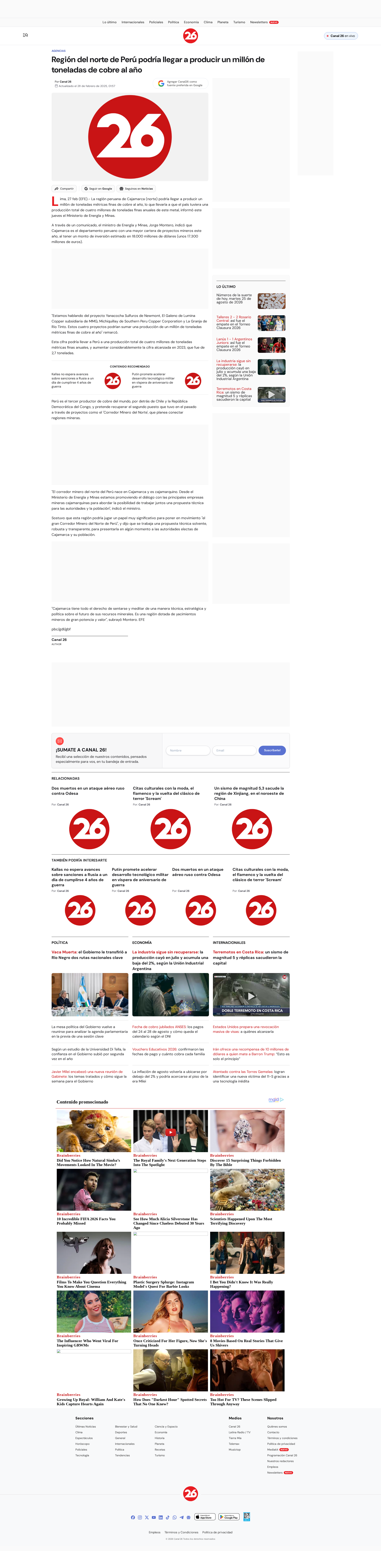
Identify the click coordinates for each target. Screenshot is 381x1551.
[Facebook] (133, 1517)
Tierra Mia (235, 1438)
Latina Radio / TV (239, 1432)
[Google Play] (229, 1517)
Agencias (58, 51)
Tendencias (122, 1455)
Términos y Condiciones (181, 1532)
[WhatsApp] (175, 1517)
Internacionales (229, 942)
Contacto (273, 1432)
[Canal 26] (190, 1494)
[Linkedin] (161, 1517)
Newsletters (279, 1472)
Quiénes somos (277, 1426)
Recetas (160, 1449)
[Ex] (147, 1517)
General (120, 1438)
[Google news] (188, 1517)
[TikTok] (168, 1517)
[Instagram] (140, 1517)
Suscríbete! (272, 750)
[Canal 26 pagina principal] (190, 42)
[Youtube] (154, 1517)
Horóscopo (82, 1444)
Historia (160, 1438)
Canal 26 (65, 81)
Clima (79, 1432)
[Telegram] (182, 1517)
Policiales (81, 1449)
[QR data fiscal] (246, 1520)
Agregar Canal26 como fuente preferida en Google (184, 83)
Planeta (159, 1444)
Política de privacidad (281, 1444)
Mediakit (277, 1449)
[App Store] (205, 1517)
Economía (142, 942)
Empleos (272, 1467)
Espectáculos (84, 1438)
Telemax (234, 1444)
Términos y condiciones (282, 1438)
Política (60, 942)
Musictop (235, 1449)
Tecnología (82, 1455)
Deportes (121, 1432)
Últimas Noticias (85, 1426)
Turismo (160, 1455)
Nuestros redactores (280, 1461)
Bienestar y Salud (126, 1426)
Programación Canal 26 (282, 1455)
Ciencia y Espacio (166, 1426)
